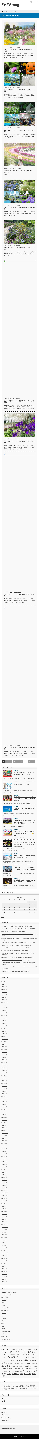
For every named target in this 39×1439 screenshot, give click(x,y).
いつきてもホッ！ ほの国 (17, 1385)
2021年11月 (5, 1130)
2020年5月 (4, 1177)
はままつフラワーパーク (29, 1349)
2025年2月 (4, 1028)
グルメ (3, 1305)
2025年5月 (4, 1020)
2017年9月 (4, 1260)
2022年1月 (4, 1125)
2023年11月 (5, 1067)
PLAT (2, 1349)
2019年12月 (5, 1190)
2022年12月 (5, 1096)
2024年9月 (4, 1041)
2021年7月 (4, 1140)
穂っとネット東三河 (24, 1368)
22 (29, 909)
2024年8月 (4, 1044)
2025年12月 (5, 1002)
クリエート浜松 (21, 1354)
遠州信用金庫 (27, 1374)
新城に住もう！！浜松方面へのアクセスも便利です (13, 926)
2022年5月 (4, 1114)
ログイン (4, 1412)
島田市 (9, 1363)
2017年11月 (5, 1255)
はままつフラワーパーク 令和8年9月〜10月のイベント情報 (19, 50)
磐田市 (5, 1368)
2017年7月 (4, 1266)
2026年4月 (4, 992)
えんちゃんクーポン (6, 1294)
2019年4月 (4, 1211)
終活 (24, 1371)
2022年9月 (4, 1104)
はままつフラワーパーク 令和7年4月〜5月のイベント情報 (19, 595)
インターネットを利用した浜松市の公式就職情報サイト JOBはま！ (17, 934)
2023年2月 (4, 1091)
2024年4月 (4, 1054)
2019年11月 (5, 1193)
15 (29, 907)
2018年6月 (4, 1237)
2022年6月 (4, 1112)
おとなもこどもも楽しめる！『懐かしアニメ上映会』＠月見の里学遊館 (18, 938)
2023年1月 (4, 1093)
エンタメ (4, 1300)
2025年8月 (4, 1012)
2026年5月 (4, 989)
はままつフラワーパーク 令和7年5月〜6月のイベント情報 (19, 442)
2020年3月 (4, 1182)
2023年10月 (5, 1070)
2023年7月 (4, 1078)
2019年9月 (4, 1198)
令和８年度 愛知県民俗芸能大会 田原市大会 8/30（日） (15, 942)
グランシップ (32, 1354)
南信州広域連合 (20, 1386)
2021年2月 (4, 1153)
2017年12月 (5, 1253)
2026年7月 (4, 984)
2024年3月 (4, 1057)
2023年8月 (4, 1075)
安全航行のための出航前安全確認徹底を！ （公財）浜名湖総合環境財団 (18, 962)
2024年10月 (5, 1039)
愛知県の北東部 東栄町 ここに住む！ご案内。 (13, 945)
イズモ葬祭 (31, 1352)
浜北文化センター (30, 1363)
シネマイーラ (5, 1307)
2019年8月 (4, 1200)
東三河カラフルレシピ (20, 1363)
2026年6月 (4, 986)
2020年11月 (5, 1161)
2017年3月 (4, 1276)
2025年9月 (4, 1010)
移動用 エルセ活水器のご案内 (21, 784)
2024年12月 (5, 1033)
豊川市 (17, 1374)
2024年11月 (5, 1036)
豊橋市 (21, 1374)
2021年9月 (4, 1135)
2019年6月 (4, 1206)
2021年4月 (4, 1148)
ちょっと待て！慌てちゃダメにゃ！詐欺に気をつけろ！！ (15, 928)
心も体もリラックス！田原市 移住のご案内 (12, 960)
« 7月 (2, 917)
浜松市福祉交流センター (27, 1366)
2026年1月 (4, 999)
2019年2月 (4, 1216)
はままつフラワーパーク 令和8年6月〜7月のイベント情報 (19, 208)
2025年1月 (4, 1031)
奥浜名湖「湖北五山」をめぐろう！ (10, 931)
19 (14, 909)
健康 (3, 1320)
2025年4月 (4, 1023)
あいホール (7, 1349)
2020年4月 (4, 1180)
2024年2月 (4, 1059)
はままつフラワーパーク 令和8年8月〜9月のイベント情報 (19, 90)
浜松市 (9, 1366)
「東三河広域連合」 (5, 1385)
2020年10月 (5, 1164)
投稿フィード (5, 1414)
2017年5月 (4, 1271)
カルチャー (4, 1302)
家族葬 (4, 1363)
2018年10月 (5, 1227)
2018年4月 (4, 1242)
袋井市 (14, 1374)
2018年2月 (4, 1247)
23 (34, 909)
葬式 (6, 1374)
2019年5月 (4, 1208)
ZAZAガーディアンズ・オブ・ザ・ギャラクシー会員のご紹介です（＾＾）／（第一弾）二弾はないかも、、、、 (24, 844)
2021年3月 (4, 1151)
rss (31, 2)
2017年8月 (4, 1263)
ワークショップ (14, 1360)
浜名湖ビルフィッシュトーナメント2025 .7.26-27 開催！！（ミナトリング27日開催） (25, 868)
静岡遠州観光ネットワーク (10, 1386)
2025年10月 (5, 1007)
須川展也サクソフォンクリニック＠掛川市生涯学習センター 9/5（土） (18, 953)
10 (4, 907)
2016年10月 (5, 1279)
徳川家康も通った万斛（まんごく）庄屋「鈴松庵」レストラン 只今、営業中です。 (24, 880)
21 (24, 909)
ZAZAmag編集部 (17, 47)
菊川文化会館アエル (30, 1371)
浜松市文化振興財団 (16, 1366)
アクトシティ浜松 (18, 1352)
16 (34, 907)
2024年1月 (4, 1062)
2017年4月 (4, 1274)
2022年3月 (4, 1120)
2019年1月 (4, 1219)
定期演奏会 (32, 1360)
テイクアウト (30, 1357)
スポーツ (4, 1313)
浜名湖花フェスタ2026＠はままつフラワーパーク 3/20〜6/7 (18, 171)
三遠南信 (12, 168)
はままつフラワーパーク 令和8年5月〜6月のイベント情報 (19, 248)
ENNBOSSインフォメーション (9, 1292)
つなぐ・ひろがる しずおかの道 (21, 1388)
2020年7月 (4, 1172)
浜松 (4, 1366)
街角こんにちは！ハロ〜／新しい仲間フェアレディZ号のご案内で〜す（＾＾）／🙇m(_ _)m (24, 833)
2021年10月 (5, 1133)
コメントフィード (6, 1417)
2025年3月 (4, 1025)
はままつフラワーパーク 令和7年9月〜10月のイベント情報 (19, 401)
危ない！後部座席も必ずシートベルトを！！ (12, 947)
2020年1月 (4, 1187)
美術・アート (5, 1336)
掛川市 (13, 1363)
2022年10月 (5, 1101)
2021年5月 (4, 1146)
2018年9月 (4, 1229)
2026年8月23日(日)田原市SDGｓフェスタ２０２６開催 (14, 957)
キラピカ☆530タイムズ (11, 1354)
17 (4, 909)
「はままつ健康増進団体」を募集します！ (11, 950)
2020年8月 (4, 1169)
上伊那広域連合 (28, 1386)
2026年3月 (4, 994)
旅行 (3, 1326)
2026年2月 (4, 997)
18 (9, 909)
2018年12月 (5, 1221)
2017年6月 (4, 1268)
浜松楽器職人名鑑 (6, 1331)
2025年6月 (4, 1018)
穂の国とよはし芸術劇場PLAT (14, 1371)
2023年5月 (4, 1083)
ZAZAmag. (18, 1436)
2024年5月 (4, 1052)
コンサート (4, 1357)
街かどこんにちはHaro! (7, 1339)
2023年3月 (4, 1088)
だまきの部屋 (5, 1297)
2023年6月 (4, 1080)
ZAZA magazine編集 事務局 (8, 1428)
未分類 (3, 1328)
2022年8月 (4, 1106)
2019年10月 (5, 1195)
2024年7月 (4, 1046)
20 (19, 909)
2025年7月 (4, 1015)
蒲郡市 (9, 1374)
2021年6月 (4, 1143)
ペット (3, 1315)
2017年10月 (5, 1258)
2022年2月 (4, 1122)
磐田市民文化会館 (13, 1368)
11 (9, 907)
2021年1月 (4, 1156)
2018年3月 (4, 1245)
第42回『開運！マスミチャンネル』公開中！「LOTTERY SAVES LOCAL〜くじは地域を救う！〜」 (25, 798)
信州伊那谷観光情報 (8, 1388)
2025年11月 (5, 1005)
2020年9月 (4, 1166)
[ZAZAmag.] (10, 5)
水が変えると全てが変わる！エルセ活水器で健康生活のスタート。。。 (24, 809)
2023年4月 (4, 1086)
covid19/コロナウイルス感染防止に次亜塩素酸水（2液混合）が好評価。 (24, 856)
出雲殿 (25, 1360)
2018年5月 (4, 1240)
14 (24, 907)
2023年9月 (4, 1072)
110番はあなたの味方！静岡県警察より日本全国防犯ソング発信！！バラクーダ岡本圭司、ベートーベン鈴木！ (24, 822)
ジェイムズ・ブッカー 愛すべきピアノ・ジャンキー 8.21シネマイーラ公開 (19, 966)
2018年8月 (4, 1232)
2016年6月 (4, 1281)
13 (19, 907)
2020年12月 (5, 1159)
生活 (3, 1333)
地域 (11, 47)
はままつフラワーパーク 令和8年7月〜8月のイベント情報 (19, 131)
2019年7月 (4, 1203)
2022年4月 (4, 1117)
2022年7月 (4, 1109)
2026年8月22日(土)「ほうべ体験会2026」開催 (12, 971)
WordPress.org (5, 1420)
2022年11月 (5, 1099)
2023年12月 (5, 1065)
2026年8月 (4, 981)
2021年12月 (5, 1127)
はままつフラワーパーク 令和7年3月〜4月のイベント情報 (19, 748)
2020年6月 (4, 1174)
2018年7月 (4, 1234)
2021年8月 (4, 1138)
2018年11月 (5, 1224)
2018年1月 (4, 1250)
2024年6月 (4, 1049)
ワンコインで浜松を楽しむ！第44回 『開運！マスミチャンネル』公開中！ (24, 773)
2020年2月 (4, 1185)
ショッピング (5, 1310)
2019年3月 (4, 1214)
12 (14, 907)
